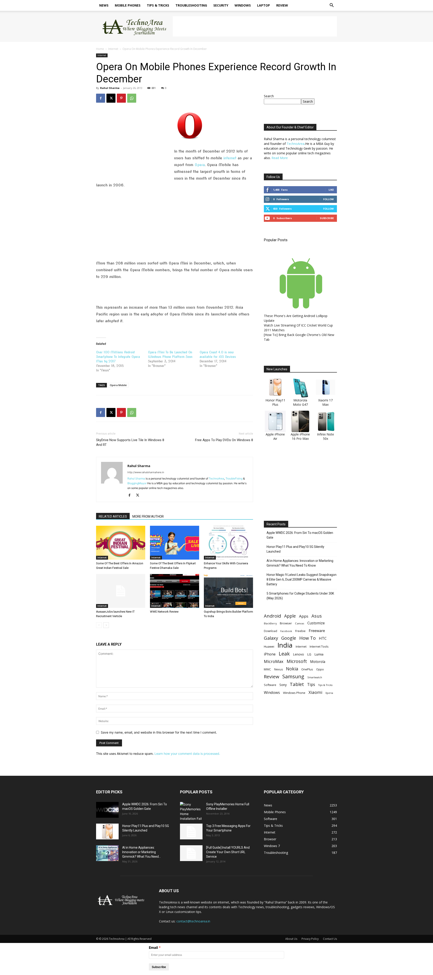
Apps (303, 616)
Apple (290, 616)
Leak (284, 653)
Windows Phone (294, 693)
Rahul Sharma (110, 88)
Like (331, 189)
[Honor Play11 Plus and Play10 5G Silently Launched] (107, 831)
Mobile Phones (127, 5)
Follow (328, 199)
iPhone (270, 654)
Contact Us (330, 939)
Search (269, 96)
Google (288, 638)
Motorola (317, 661)
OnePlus (307, 669)
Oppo (320, 669)
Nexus (278, 669)
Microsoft (297, 661)
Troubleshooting (191, 5)
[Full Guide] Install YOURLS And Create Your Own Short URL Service (228, 852)
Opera (200, 165)
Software (270, 685)
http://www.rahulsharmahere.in (145, 472)
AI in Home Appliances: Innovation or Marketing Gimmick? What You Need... (141, 852)
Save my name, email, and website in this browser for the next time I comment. (159, 732)
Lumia (318, 654)
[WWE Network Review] (174, 591)
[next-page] (106, 625)
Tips (311, 684)
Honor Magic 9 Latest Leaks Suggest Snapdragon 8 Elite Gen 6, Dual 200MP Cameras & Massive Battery (301, 579)
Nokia (292, 668)
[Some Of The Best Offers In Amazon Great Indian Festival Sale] (120, 543)
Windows (243, 5)
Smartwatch (314, 677)
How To (307, 638)
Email (153, 947)
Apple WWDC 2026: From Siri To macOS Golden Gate (300, 535)
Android (272, 616)
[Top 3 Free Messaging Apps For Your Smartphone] (191, 831)
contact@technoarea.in (193, 921)
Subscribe (327, 218)
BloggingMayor (137, 483)
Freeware (317, 630)
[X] (110, 98)
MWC (267, 669)
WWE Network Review (164, 611)
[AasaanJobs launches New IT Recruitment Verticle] (120, 591)
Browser (286, 623)
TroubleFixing (234, 478)
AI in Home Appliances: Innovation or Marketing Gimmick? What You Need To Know (300, 563)
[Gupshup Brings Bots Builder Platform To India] (228, 591)
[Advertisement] (255, 26)
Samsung (293, 676)
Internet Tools (319, 646)
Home (100, 49)
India (285, 645)
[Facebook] (100, 98)
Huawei (269, 646)
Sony (283, 684)
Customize (316, 623)
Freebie (300, 631)
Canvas (299, 623)
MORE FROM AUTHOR (148, 516)
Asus (316, 616)
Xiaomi (315, 692)
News (103, 5)
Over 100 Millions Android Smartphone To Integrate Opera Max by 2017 (118, 356)
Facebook (286, 631)
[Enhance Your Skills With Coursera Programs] (228, 543)
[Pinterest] (121, 98)
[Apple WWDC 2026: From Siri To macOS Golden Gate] (107, 810)
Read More (280, 158)
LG (309, 654)
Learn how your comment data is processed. (187, 753)
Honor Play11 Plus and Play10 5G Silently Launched (295, 549)
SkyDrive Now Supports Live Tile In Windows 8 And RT (130, 442)
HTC (323, 638)
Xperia (329, 693)
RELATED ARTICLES (113, 516)
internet (229, 158)
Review (282, 5)
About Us (291, 939)
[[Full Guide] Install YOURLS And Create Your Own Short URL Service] (191, 853)
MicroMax (273, 661)
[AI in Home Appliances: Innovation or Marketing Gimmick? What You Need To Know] (107, 853)
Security (220, 5)
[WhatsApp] (131, 98)
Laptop (263, 5)
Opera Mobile (118, 385)
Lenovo (298, 654)
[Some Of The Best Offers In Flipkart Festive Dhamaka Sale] (174, 543)
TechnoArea (216, 478)
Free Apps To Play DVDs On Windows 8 (224, 440)
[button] (331, 6)
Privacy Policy (310, 939)
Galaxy (271, 638)
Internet (113, 49)
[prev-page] (99, 625)
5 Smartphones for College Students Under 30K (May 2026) (300, 596)
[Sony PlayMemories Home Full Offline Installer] (191, 811)
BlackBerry (270, 623)
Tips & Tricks (158, 5)
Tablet (297, 684)
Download (270, 631)
